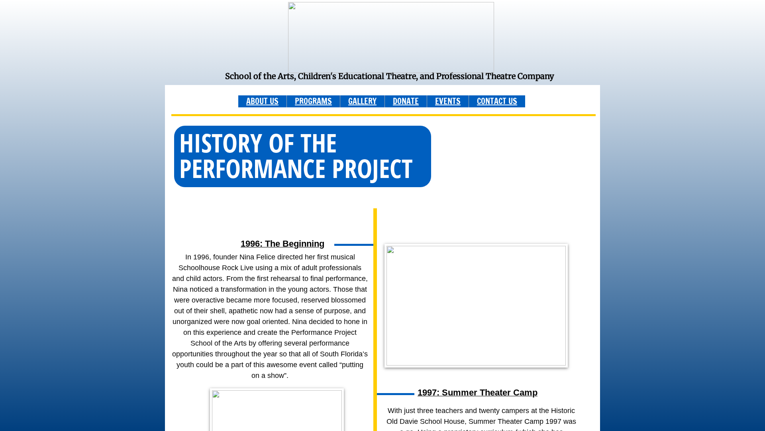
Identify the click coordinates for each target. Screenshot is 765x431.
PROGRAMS (313, 101)
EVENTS (448, 101)
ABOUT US (262, 101)
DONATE (406, 101)
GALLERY (362, 101)
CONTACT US (497, 101)
